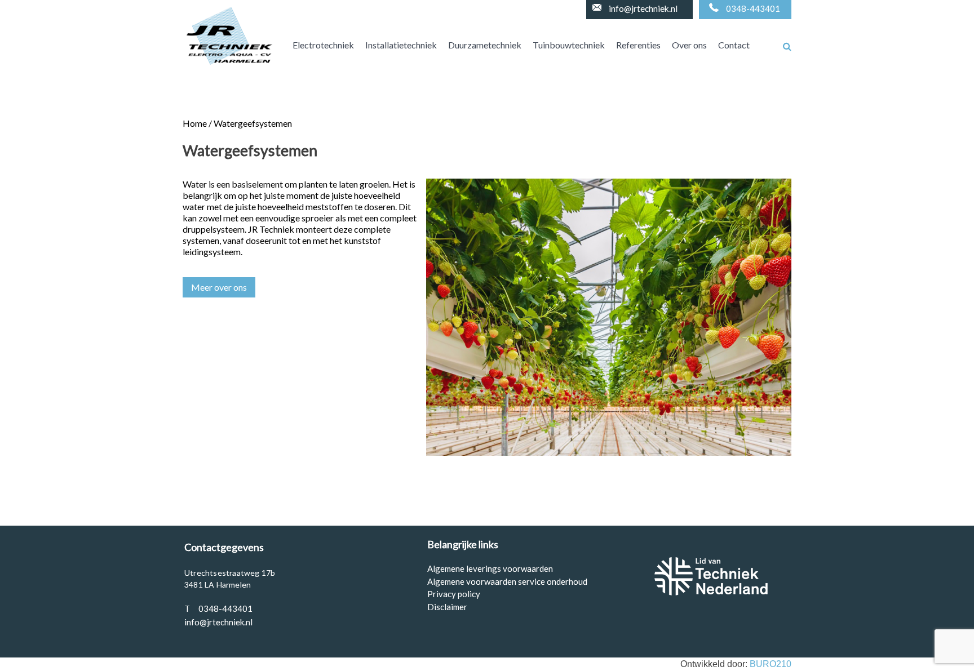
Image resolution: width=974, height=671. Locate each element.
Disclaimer (447, 607)
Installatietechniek (401, 44)
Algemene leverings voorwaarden (490, 568)
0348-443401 (753, 8)
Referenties (638, 44)
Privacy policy (453, 594)
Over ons (689, 44)
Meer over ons (219, 287)
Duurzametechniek (484, 44)
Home (195, 123)
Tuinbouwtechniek (569, 44)
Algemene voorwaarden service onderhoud (507, 581)
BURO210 (770, 664)
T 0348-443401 (218, 608)
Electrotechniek (323, 44)
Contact (734, 44)
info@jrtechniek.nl (643, 8)
